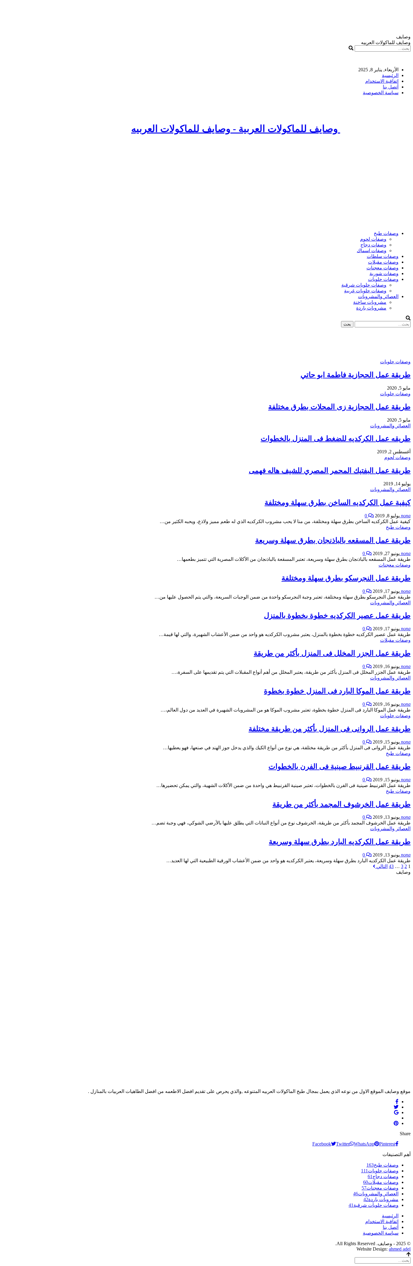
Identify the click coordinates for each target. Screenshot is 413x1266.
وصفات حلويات (383, 279)
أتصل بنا (390, 86)
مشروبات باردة (371, 307)
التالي (381, 866)
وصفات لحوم (373, 239)
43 (391, 866)
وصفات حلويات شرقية (363, 285)
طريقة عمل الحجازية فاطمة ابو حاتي (356, 375)
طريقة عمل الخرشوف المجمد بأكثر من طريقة (341, 804)
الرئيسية (390, 75)
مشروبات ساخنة (369, 302)
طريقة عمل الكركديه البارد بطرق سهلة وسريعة (340, 842)
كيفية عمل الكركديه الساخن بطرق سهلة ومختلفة (338, 502)
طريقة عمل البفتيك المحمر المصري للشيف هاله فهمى (330, 470)
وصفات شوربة (383, 273)
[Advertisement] (206, 183)
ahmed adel (400, 1249)
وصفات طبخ (386, 233)
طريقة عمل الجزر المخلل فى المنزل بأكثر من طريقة (332, 653)
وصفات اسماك (371, 250)
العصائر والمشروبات (378, 296)
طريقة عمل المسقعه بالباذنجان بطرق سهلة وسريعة (333, 540)
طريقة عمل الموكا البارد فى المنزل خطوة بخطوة (337, 691)
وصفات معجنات (382, 267)
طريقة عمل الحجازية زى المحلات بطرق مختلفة (339, 407)
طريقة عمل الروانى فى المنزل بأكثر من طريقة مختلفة (330, 729)
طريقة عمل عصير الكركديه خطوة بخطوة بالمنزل (337, 615)
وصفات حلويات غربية (365, 290)
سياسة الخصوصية (380, 92)
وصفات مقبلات (383, 262)
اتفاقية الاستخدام (381, 81)
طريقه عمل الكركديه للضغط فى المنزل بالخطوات (336, 438)
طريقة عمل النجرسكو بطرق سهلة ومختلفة (346, 578)
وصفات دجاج (373, 244)
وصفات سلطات (382, 256)
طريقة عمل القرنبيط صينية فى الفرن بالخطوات (339, 766)
